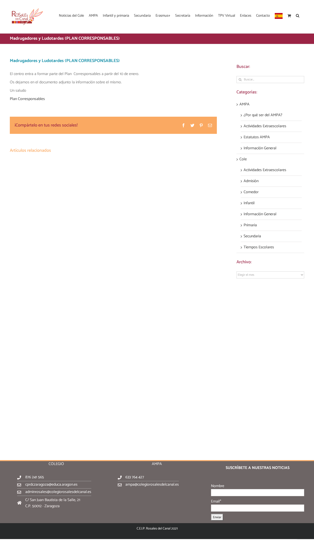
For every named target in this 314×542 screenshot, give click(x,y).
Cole (243, 159)
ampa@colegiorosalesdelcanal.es (152, 484)
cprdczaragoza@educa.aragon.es (51, 484)
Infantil (249, 203)
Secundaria (252, 236)
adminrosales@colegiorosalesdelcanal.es (58, 492)
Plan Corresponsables (27, 99)
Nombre (217, 486)
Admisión (251, 181)
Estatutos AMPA (257, 137)
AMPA (244, 104)
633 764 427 (134, 477)
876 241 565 (34, 477)
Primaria (250, 225)
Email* (216, 501)
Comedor (251, 192)
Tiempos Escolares (259, 247)
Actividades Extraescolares (265, 126)
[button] (297, 15)
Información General (260, 148)
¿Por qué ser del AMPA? (263, 115)
